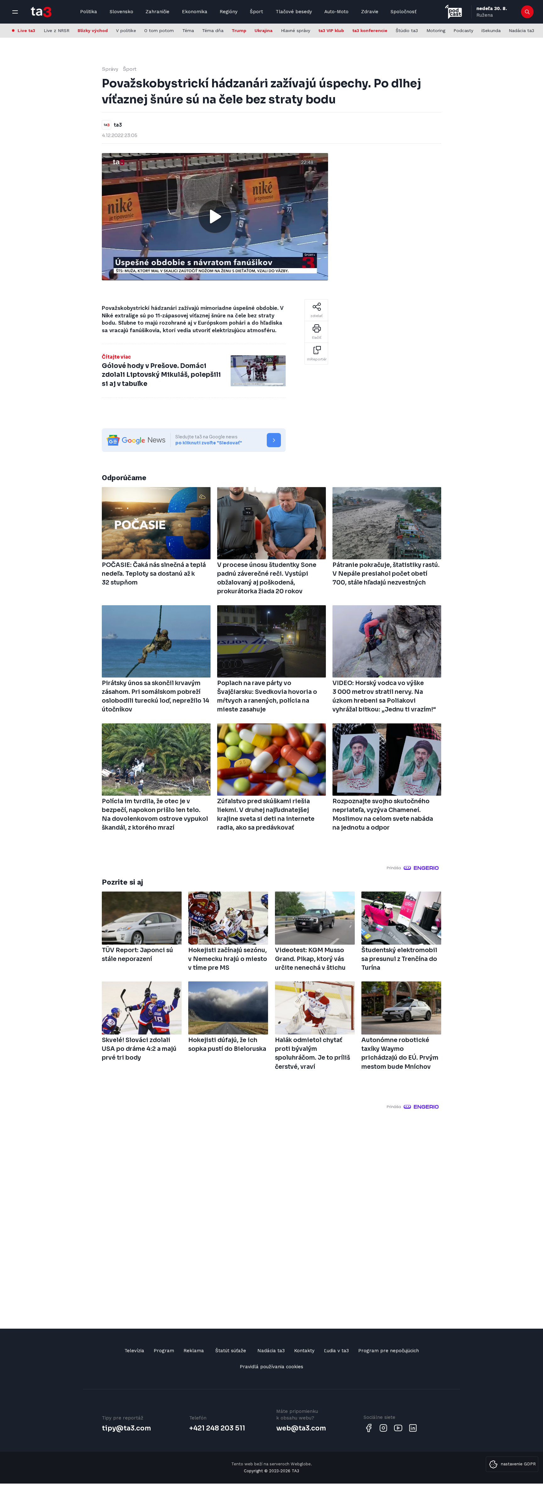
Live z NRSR (56, 30)
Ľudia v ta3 (336, 1350)
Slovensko (121, 11)
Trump (239, 30)
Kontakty (304, 1350)
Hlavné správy (295, 30)
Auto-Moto (336, 11)
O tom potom (159, 30)
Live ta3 (26, 30)
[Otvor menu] (15, 12)
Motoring (435, 30)
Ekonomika (194, 11)
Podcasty (463, 30)
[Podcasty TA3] (453, 12)
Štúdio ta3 (407, 30)
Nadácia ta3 (521, 30)
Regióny (229, 11)
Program (164, 1350)
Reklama (194, 1350)
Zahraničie (157, 11)
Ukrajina (263, 30)
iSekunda (491, 30)
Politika (88, 11)
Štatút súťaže (230, 1350)
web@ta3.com (301, 1428)
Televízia (134, 1350)
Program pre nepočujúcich (388, 1350)
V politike (126, 30)
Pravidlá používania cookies (271, 1366)
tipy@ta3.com (126, 1428)
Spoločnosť (403, 11)
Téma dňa (212, 30)
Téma (188, 30)
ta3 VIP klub (331, 30)
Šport (256, 11)
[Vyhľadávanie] (527, 12)
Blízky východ (93, 30)
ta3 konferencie (369, 30)
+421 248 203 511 (217, 1428)
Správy (110, 69)
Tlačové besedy (294, 11)
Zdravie (369, 11)
